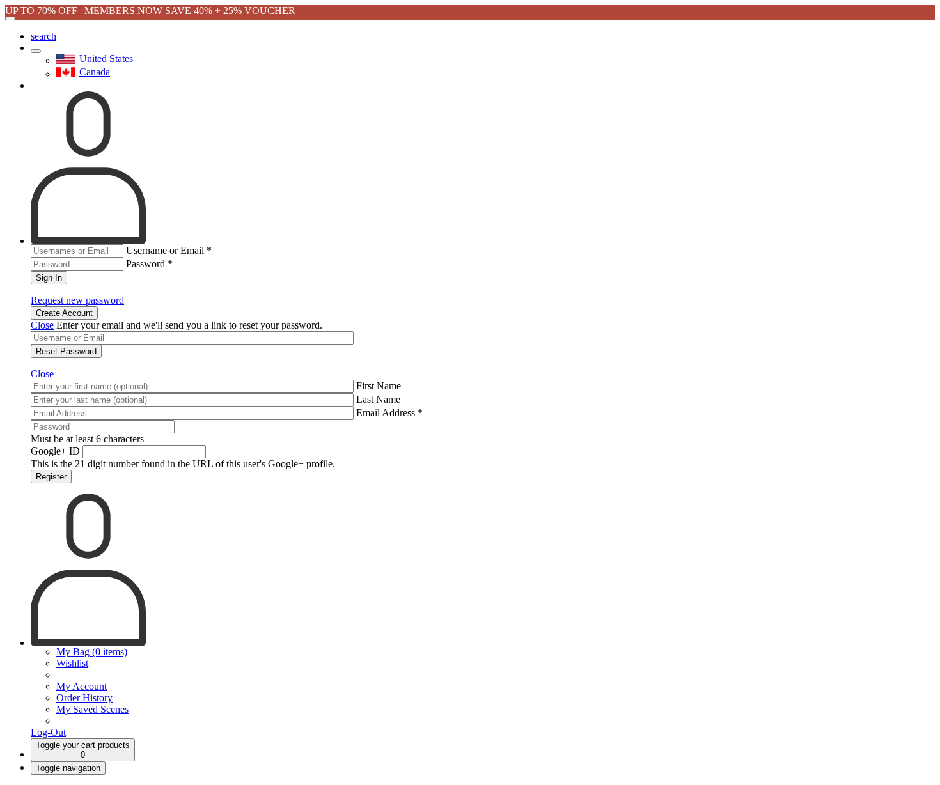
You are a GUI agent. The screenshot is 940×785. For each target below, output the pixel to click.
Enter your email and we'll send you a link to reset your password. (189, 325)
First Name (378, 385)
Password (149, 263)
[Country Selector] (36, 51)
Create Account (64, 313)
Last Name (378, 399)
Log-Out (48, 732)
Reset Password (66, 351)
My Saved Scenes (92, 709)
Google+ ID (55, 451)
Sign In (49, 278)
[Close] (10, 18)
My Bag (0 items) (91, 651)
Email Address (389, 412)
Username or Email (169, 250)
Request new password (77, 300)
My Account (81, 686)
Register (51, 476)
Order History (84, 697)
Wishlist (72, 663)
